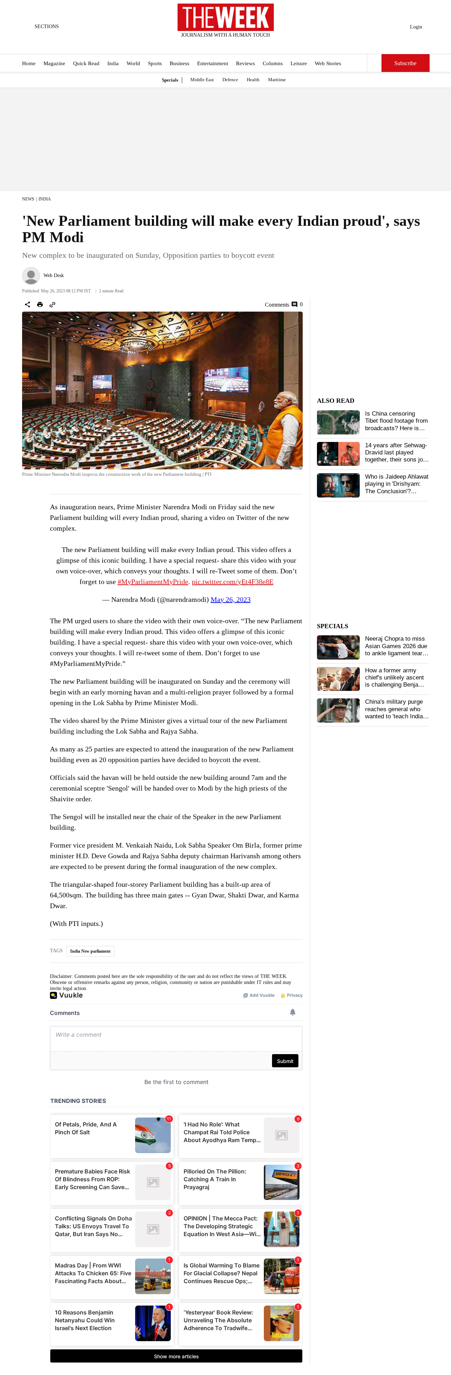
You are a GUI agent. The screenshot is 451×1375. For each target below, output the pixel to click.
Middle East (202, 79)
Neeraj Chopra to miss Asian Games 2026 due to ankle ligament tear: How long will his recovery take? (396, 653)
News (28, 199)
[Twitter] (208, 44)
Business (179, 63)
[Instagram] (219, 44)
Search (374, 63)
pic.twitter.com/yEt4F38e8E (232, 581)
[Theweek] (226, 17)
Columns (273, 63)
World (133, 63)
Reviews (245, 63)
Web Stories (328, 63)
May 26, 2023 (231, 599)
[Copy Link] (52, 304)
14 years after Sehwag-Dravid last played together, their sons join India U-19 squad (396, 456)
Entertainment (212, 63)
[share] (27, 304)
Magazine (54, 63)
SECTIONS (47, 26)
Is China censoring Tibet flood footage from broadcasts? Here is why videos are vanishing (396, 428)
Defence (230, 79)
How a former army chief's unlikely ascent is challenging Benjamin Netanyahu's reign (396, 681)
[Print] (40, 304)
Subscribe (405, 63)
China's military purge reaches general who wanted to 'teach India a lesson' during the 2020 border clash (396, 716)
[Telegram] (255, 44)
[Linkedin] (243, 44)
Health (253, 79)
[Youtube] (231, 44)
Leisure (299, 63)
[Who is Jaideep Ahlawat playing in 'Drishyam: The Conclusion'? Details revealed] (338, 485)
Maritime (277, 79)
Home (29, 63)
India (113, 63)
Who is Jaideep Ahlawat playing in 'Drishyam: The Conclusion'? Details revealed (397, 487)
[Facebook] (196, 44)
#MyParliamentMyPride (153, 581)
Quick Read (86, 63)
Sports (155, 63)
